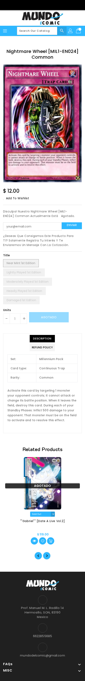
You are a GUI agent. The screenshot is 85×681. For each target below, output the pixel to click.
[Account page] (70, 31)
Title (6, 255)
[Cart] (79, 31)
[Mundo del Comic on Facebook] (38, 5)
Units (7, 310)
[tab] (42, 338)
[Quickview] (34, 541)
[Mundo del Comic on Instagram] (46, 5)
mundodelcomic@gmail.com (42, 655)
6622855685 (42, 636)
